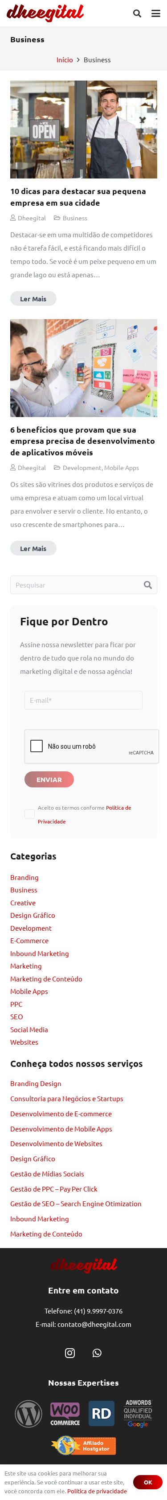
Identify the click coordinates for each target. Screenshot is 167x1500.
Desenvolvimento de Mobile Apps (61, 1128)
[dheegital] (45, 13)
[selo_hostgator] (83, 1445)
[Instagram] (69, 1353)
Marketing (26, 965)
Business (23, 889)
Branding (24, 877)
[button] (137, 13)
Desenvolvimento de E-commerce (61, 1113)
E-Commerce (29, 940)
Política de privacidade (97, 1491)
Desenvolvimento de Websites (56, 1143)
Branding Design (35, 1083)
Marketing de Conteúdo (46, 978)
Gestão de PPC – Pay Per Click (54, 1188)
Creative (23, 902)
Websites (24, 1042)
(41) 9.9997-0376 (98, 1310)
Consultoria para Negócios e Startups (66, 1098)
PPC (16, 1004)
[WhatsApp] (97, 1353)
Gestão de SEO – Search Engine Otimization (76, 1203)
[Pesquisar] (147, 585)
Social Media (29, 1029)
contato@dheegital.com (94, 1324)
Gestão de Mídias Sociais (47, 1173)
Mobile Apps (29, 991)
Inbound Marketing (39, 953)
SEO (16, 1016)
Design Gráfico (32, 915)
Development (31, 928)
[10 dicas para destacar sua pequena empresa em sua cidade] (83, 193)
